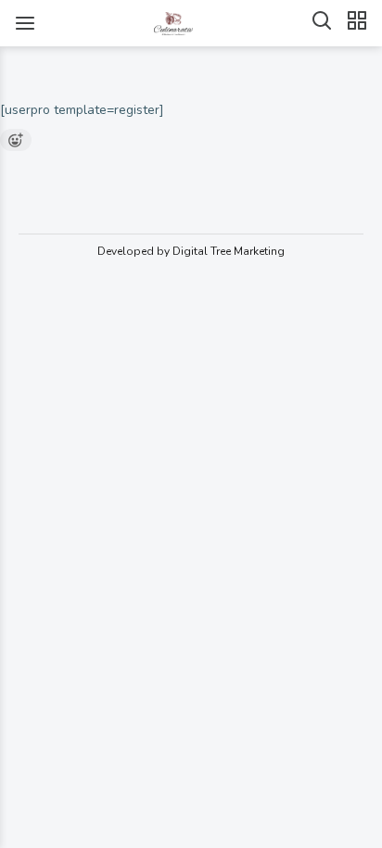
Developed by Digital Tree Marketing (191, 251)
